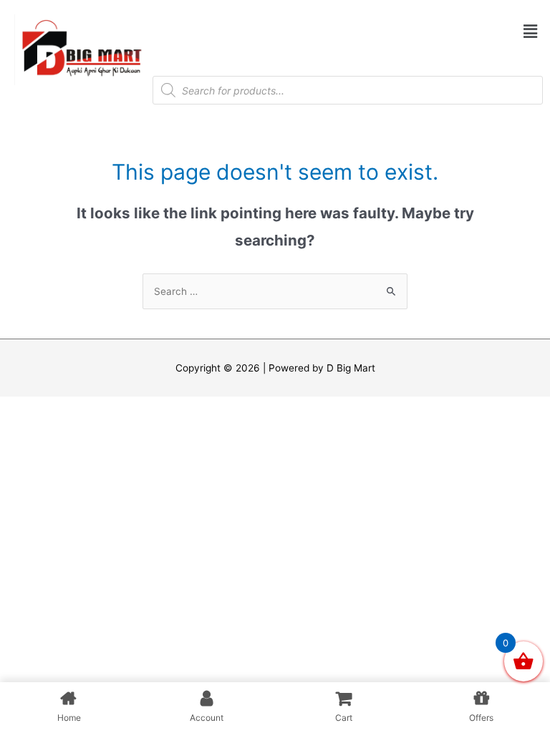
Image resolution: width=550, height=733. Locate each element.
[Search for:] (275, 291)
